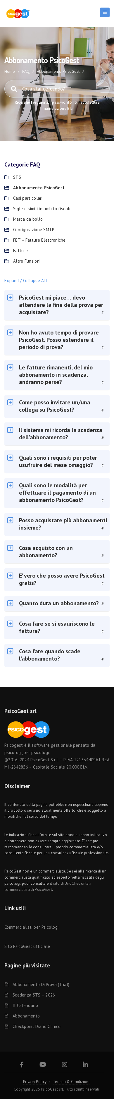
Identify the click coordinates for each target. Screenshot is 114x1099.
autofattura (90, 102)
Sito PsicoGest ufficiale (27, 946)
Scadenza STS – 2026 (34, 995)
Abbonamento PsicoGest (39, 187)
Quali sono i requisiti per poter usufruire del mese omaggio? (58, 461)
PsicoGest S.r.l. (44, 759)
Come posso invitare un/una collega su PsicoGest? (54, 406)
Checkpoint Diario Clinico (37, 1026)
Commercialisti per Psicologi (31, 927)
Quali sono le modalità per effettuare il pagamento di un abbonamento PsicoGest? (57, 493)
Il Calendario (25, 1005)
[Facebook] (22, 1065)
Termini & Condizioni (71, 1081)
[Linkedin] (85, 1065)
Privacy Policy (34, 1081)
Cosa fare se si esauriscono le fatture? (57, 627)
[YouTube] (42, 1065)
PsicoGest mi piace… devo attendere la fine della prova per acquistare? (61, 305)
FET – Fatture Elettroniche (39, 240)
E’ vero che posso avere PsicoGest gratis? (62, 579)
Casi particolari (28, 198)
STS (17, 177)
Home (9, 71)
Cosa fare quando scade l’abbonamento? (49, 654)
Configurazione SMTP (34, 229)
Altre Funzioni (26, 261)
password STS (64, 102)
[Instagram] (65, 1065)
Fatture (20, 250)
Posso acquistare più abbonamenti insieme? (63, 523)
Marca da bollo (28, 219)
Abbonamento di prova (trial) (41, 984)
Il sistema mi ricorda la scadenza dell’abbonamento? (60, 433)
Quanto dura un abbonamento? (59, 603)
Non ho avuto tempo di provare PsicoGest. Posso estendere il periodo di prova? (59, 340)
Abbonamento (26, 1016)
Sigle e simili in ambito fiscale (42, 208)
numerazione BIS (58, 108)
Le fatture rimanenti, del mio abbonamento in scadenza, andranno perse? (56, 375)
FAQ (26, 71)
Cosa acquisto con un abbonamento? (46, 551)
